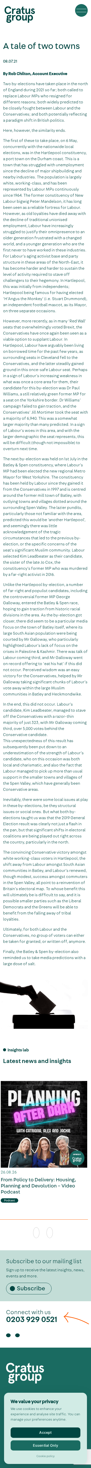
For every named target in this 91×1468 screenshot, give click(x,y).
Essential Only (45, 1445)
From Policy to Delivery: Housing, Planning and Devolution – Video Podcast (38, 1186)
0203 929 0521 (31, 1319)
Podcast (9, 1200)
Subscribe (31, 1289)
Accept (45, 1432)
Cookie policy (45, 1456)
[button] (81, 10)
